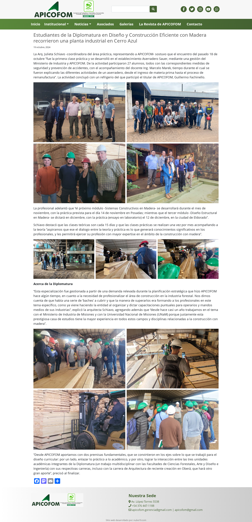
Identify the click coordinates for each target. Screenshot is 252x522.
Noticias (81, 24)
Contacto (194, 24)
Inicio (35, 24)
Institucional (55, 24)
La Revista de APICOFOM (160, 24)
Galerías (126, 24)
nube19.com (140, 520)
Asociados (105, 24)
